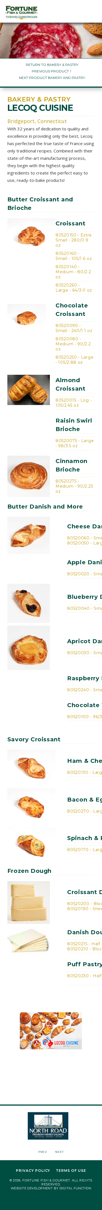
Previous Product (50, 71)
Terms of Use (71, 1171)
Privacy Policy (33, 1171)
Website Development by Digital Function (51, 1188)
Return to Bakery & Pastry (52, 64)
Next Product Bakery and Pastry (52, 77)
